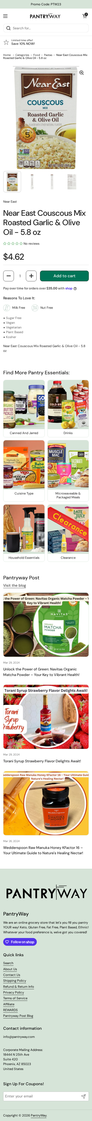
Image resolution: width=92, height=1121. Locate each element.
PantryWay (38, 1115)
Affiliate (8, 1004)
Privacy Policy (13, 992)
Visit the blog (14, 585)
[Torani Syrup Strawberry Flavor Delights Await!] (46, 717)
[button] (84, 16)
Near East (10, 201)
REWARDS (10, 1010)
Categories (22, 55)
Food (36, 55)
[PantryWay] (45, 16)
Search (8, 963)
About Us (10, 969)
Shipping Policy (14, 981)
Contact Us (11, 975)
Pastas (48, 55)
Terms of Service (15, 998)
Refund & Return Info (18, 987)
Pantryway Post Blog (18, 1016)
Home (7, 55)
